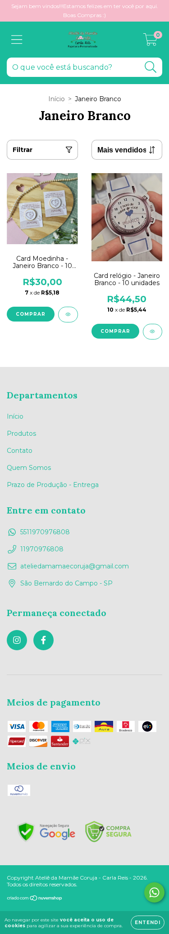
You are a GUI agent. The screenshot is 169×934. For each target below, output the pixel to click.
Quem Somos (29, 468)
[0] (150, 42)
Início (56, 99)
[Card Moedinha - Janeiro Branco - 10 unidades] (68, 314)
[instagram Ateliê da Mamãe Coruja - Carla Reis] (17, 640)
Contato (19, 451)
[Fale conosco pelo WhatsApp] (154, 892)
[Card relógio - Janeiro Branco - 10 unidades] (153, 332)
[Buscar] (150, 67)
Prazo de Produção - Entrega (53, 485)
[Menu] (17, 40)
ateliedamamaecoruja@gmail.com (74, 566)
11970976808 (42, 549)
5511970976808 (45, 532)
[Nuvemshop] (35, 898)
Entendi (147, 922)
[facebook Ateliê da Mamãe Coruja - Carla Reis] (43, 640)
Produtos (21, 433)
